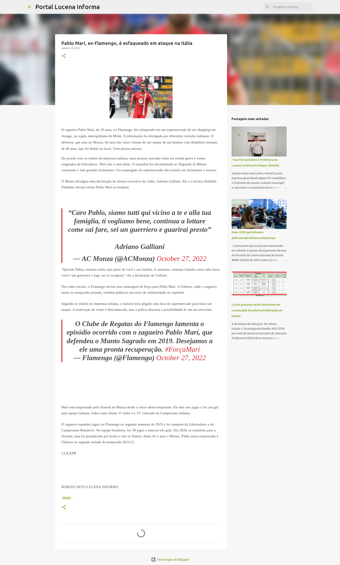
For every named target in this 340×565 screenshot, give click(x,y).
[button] (63, 56)
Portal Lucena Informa (67, 6)
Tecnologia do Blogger (172, 559)
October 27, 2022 (181, 259)
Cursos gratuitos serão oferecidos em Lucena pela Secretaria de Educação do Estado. (257, 310)
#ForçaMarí (182, 349)
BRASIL (67, 498)
